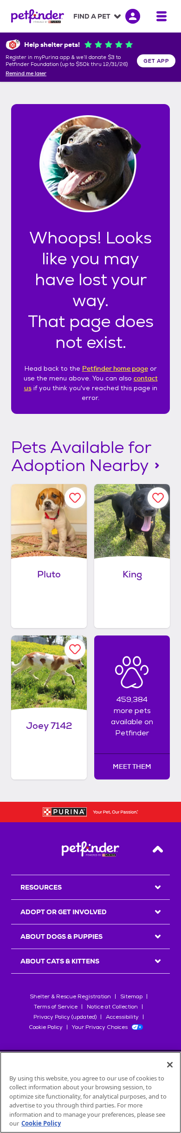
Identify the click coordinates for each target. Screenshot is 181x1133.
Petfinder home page (115, 368)
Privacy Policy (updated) (65, 1017)
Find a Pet (91, 16)
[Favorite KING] (158, 498)
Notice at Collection (112, 1006)
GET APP (156, 61)
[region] (90, 1092)
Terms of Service (56, 1006)
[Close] (170, 1064)
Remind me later (26, 74)
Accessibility (122, 1017)
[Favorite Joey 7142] (75, 649)
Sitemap (131, 996)
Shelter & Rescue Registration (70, 996)
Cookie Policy (46, 1027)
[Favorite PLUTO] (75, 498)
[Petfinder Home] (37, 16)
